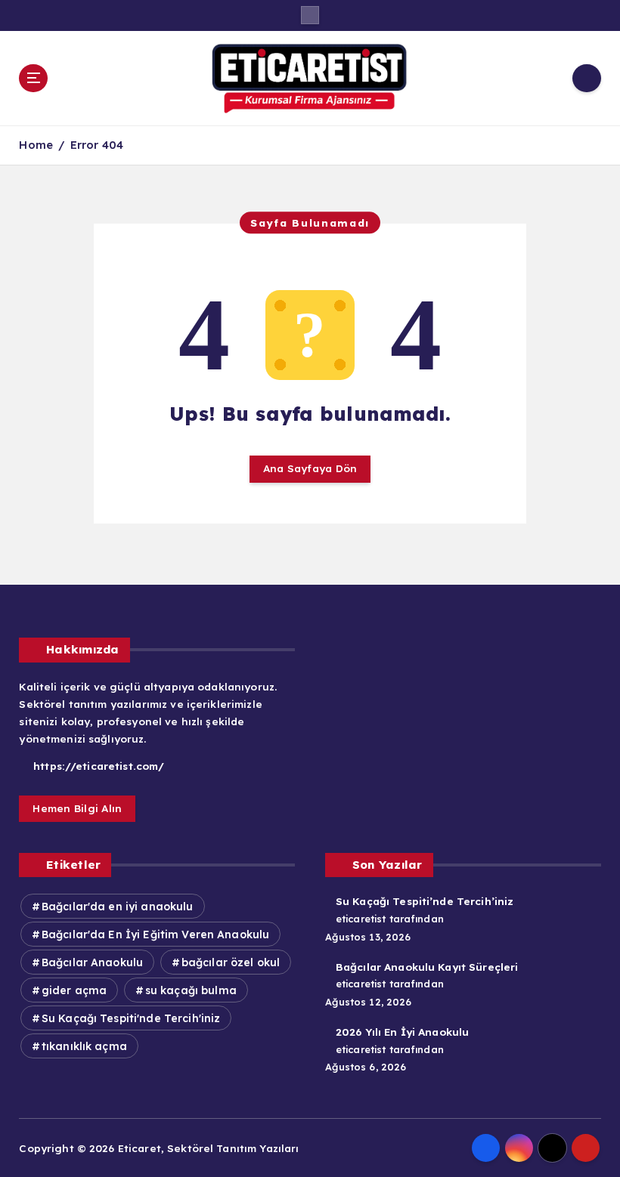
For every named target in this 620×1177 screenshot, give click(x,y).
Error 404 (96, 144)
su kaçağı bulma (191, 990)
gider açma (74, 990)
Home (36, 144)
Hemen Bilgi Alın (77, 808)
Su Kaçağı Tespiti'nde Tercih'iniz (131, 1018)
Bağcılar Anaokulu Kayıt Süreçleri (427, 966)
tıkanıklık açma (84, 1046)
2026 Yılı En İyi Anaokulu (402, 1031)
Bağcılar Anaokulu (92, 962)
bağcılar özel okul (230, 962)
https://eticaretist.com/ (97, 765)
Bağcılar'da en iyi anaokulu (118, 906)
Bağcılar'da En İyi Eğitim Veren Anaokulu (155, 934)
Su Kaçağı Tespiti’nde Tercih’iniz (424, 900)
